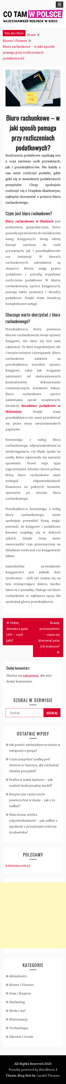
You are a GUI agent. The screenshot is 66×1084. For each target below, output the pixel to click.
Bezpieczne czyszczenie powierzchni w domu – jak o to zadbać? (32, 800)
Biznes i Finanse (21, 985)
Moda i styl (17, 1011)
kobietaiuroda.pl (18, 865)
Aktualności (18, 976)
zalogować (30, 675)
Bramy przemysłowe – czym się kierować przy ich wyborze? (49, 634)
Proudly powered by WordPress (32, 1069)
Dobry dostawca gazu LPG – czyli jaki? (17, 631)
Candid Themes (48, 1075)
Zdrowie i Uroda (21, 1037)
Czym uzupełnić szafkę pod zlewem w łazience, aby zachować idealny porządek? (34, 765)
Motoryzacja (18, 1019)
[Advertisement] (33, 915)
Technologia (18, 1028)
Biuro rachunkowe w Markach (30, 221)
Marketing (17, 1002)
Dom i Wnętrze (20, 993)
